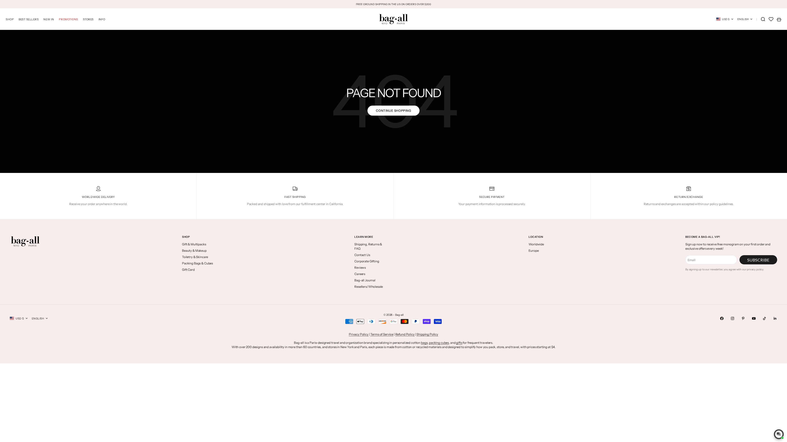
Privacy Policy (358, 334)
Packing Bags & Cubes (197, 263)
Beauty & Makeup (194, 251)
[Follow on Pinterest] (743, 318)
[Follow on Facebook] (722, 318)
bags (424, 343)
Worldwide (536, 244)
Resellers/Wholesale (368, 287)
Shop (10, 19)
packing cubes (439, 343)
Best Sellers (29, 19)
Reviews (360, 267)
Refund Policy (405, 334)
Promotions (68, 19)
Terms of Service (381, 334)
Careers (359, 274)
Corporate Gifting (366, 261)
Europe (534, 251)
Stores (88, 19)
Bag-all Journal (364, 280)
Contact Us (362, 255)
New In (48, 19)
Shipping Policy (427, 334)
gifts (459, 343)
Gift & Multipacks (194, 244)
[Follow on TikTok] (764, 318)
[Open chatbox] (779, 434)
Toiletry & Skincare (195, 257)
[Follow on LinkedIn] (775, 318)
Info (102, 19)
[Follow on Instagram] (732, 318)
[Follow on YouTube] (754, 318)
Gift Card (188, 270)
